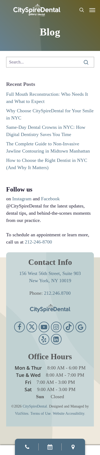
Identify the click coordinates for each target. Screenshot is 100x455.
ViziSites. (22, 414)
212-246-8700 (38, 242)
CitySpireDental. (35, 406)
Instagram (21, 198)
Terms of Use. (41, 414)
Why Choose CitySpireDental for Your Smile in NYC (50, 114)
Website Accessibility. (69, 414)
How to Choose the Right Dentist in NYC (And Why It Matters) (46, 164)
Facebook (50, 198)
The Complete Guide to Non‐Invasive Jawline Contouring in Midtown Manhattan (48, 147)
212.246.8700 (57, 293)
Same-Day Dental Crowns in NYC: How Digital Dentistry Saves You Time (45, 131)
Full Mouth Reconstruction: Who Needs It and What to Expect (47, 97)
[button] (92, 10)
